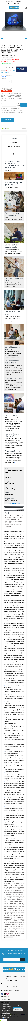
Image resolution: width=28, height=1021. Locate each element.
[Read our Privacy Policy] (24, 522)
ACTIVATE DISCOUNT (14, 526)
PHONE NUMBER (7, 512)
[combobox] (6, 515)
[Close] (25, 493)
